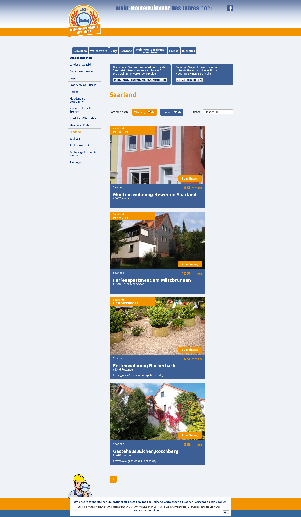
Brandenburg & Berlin (83, 84)
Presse (174, 51)
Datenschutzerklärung (147, 510)
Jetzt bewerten (189, 79)
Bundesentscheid (81, 57)
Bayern (74, 78)
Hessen (74, 91)
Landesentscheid (80, 64)
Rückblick (188, 51)
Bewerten (80, 51)
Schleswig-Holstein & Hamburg (83, 154)
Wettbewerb (98, 51)
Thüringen (76, 162)
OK (225, 512)
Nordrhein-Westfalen (83, 118)
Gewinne (126, 51)
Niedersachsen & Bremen (80, 110)
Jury (114, 51)
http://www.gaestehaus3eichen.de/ (134, 461)
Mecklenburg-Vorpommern (78, 100)
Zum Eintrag (190, 178)
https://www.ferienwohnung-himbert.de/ (138, 375)
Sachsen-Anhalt (79, 145)
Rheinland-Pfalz (79, 125)
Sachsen (75, 138)
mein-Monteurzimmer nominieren (151, 51)
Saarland (75, 131)
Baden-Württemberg (82, 71)
